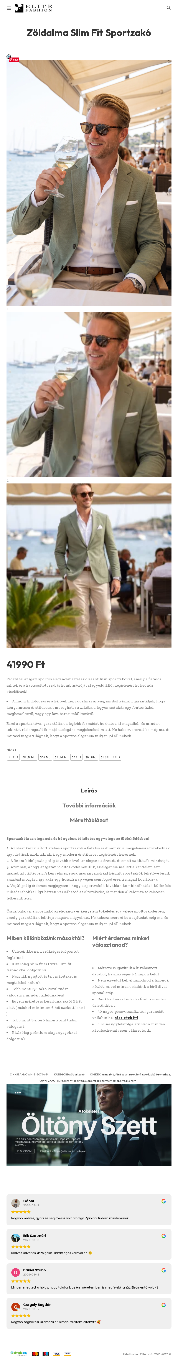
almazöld (108, 1074)
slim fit (68, 1080)
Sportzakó (78, 1074)
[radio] (13, 757)
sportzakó (80, 1080)
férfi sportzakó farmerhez (153, 1074)
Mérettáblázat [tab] (89, 820)
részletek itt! (126, 1017)
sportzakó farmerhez (102, 1080)
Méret (11, 749)
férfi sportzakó (125, 1074)
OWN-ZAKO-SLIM (51, 1080)
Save (15, 59)
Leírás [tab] (89, 790)
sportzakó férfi (126, 1080)
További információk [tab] (89, 805)
